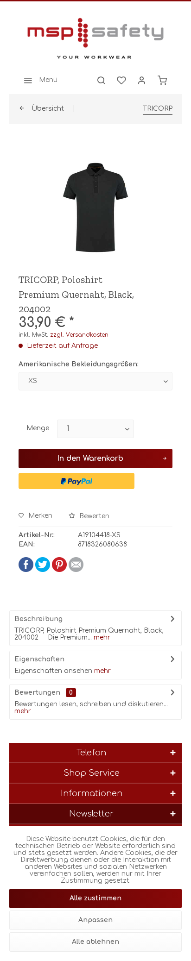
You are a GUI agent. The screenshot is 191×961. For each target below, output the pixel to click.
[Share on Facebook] (26, 569)
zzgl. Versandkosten (79, 335)
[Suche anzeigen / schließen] (101, 80)
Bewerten (93, 516)
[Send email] (76, 569)
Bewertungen (37, 692)
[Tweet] (42, 569)
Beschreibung (38, 619)
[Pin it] (59, 569)
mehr (101, 637)
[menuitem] (38, 80)
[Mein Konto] (142, 80)
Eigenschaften (39, 659)
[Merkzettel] (121, 80)
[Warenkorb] (162, 80)
